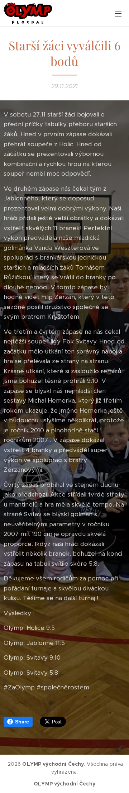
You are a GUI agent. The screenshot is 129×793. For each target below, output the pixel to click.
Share (22, 722)
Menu (118, 13)
